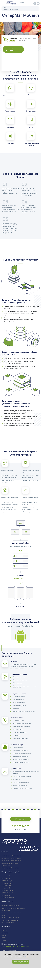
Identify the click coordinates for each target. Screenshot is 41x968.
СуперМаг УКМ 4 (7, 890)
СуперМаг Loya (6, 881)
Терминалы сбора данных (10, 920)
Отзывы (3, 940)
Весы (3, 915)
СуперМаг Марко (7, 893)
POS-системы (6, 910)
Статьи (3, 938)
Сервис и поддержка (9, 950)
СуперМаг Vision (7, 876)
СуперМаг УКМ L (7, 883)
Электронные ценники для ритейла (13, 908)
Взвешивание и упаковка (9, 863)
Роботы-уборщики (7, 922)
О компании (5, 926)
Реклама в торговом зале (10, 918)
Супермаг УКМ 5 (6, 885)
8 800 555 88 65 (20, 826)
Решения (4, 852)
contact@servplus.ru (21, 946)
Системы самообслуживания (11, 856)
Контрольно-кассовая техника (11, 913)
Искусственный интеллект (10, 868)
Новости (4, 930)
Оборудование (7, 901)
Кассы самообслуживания (10, 906)
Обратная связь (20, 819)
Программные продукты (10, 872)
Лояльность (5, 865)
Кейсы (3, 935)
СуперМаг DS (5, 878)
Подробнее (29, 957)
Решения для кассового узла (11, 858)
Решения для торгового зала (11, 861)
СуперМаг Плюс (6, 888)
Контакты (4, 933)
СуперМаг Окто (6, 895)
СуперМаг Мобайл (7, 898)
